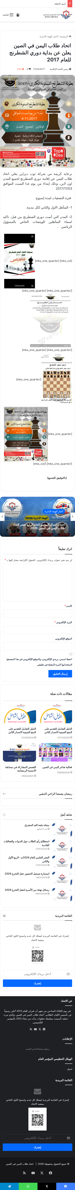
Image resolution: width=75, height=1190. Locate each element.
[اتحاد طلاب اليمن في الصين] (57, 14)
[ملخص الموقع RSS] (31, 1029)
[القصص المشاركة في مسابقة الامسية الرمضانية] (19, 752)
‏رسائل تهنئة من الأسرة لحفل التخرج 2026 (27, 889)
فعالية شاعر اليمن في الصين (57, 767)
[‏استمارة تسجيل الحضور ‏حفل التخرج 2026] (62, 878)
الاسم (68, 605)
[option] (37, 517)
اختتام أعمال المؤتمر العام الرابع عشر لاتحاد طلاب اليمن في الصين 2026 (39, 526)
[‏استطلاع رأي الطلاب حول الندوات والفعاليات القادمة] (62, 846)
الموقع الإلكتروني (63, 638)
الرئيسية (64, 36)
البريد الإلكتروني (63, 622)
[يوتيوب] (35, 1029)
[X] (40, 1029)
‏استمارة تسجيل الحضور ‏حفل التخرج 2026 (27, 873)
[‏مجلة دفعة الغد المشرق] (62, 830)
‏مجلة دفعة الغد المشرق (37, 825)
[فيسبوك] (44, 1029)
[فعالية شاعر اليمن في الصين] (55, 752)
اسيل (69, 1068)
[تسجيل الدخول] (18, 16)
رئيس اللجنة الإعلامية (59, 69)
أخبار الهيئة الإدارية (49, 36)
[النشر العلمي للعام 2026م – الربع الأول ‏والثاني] (62, 862)
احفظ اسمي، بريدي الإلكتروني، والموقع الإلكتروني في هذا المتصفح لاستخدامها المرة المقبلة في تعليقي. (39, 662)
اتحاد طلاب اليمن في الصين (19, 1163)
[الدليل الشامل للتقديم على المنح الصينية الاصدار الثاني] (55, 714)
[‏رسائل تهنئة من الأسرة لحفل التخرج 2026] (62, 895)
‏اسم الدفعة (60, 3)
